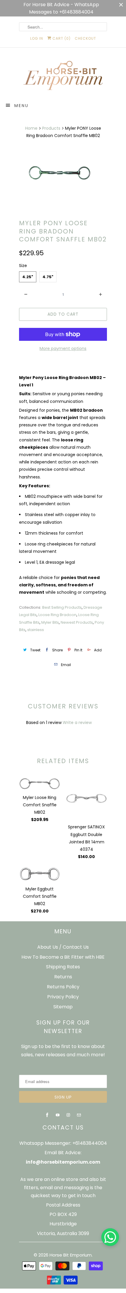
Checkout (85, 38)
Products (51, 128)
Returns (63, 976)
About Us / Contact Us (63, 947)
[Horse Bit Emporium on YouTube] (58, 1115)
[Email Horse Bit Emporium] (79, 1115)
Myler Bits (50, 622)
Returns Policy (63, 986)
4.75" (47, 277)
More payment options (63, 348)
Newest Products (77, 622)
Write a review (77, 722)
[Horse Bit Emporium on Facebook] (47, 1115)
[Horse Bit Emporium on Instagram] (68, 1115)
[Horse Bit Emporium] (63, 76)
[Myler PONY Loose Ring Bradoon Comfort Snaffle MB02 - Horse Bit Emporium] (63, 171)
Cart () (61, 38)
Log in (36, 38)
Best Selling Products (62, 607)
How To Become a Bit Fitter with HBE (63, 957)
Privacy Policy (63, 996)
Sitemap (63, 1006)
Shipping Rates (63, 966)
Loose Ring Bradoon (57, 615)
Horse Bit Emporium (71, 1255)
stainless (35, 630)
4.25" (27, 277)
